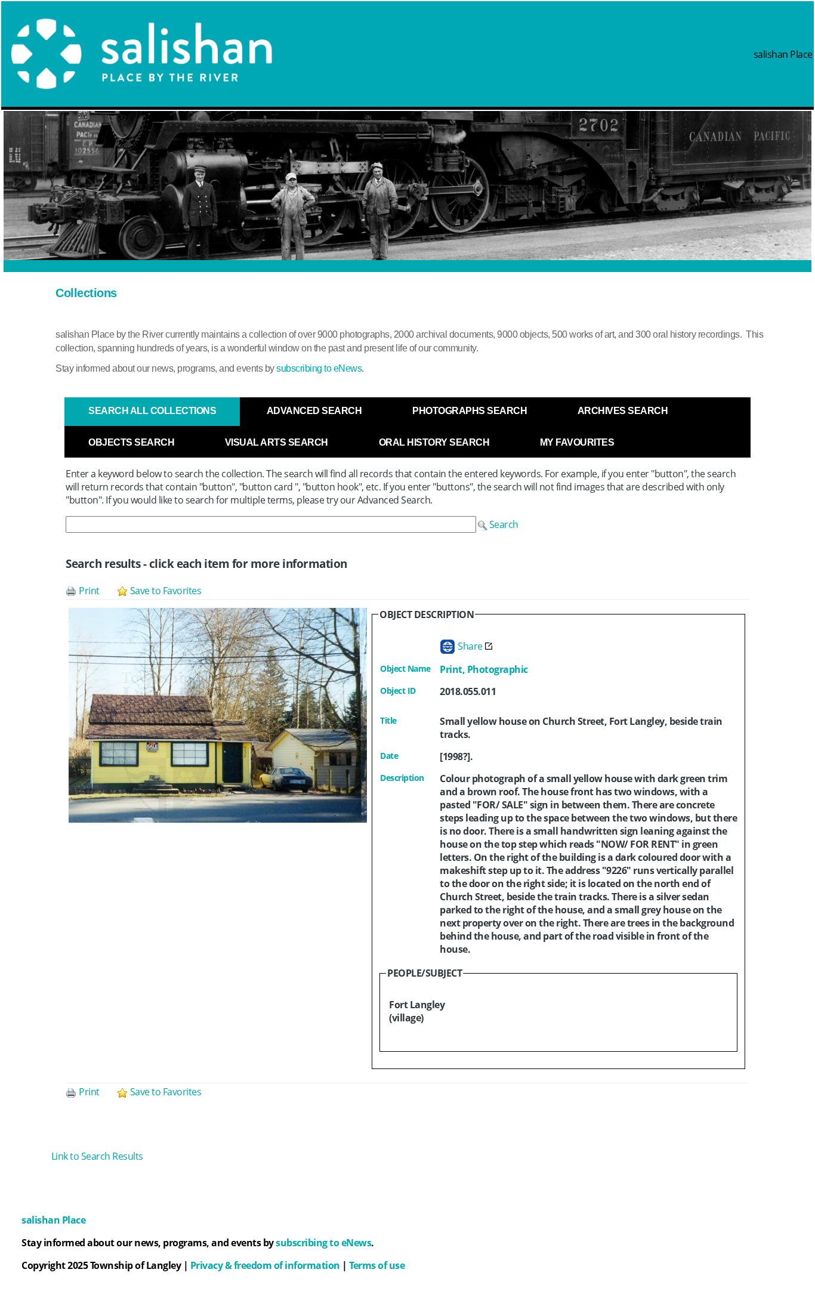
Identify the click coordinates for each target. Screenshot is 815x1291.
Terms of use (377, 1265)
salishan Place (783, 54)
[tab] (152, 411)
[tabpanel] (407, 793)
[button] (498, 524)
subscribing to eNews (319, 368)
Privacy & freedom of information (265, 1265)
